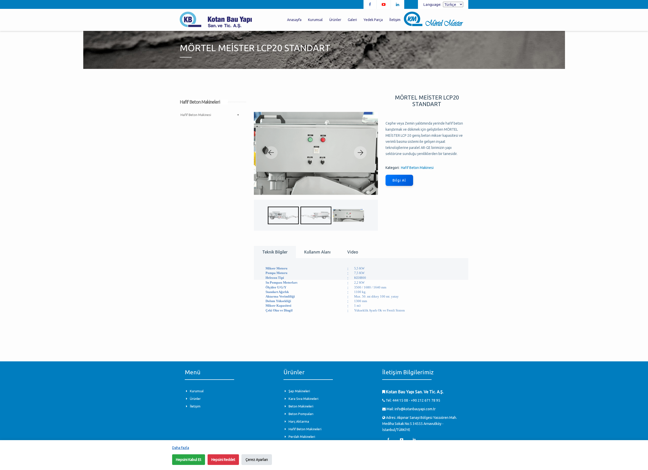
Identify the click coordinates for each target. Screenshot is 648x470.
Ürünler (195, 398)
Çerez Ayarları (257, 460)
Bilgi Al (399, 180)
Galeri (352, 20)
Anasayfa (294, 20)
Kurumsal (197, 391)
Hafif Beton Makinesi (195, 114)
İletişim (195, 406)
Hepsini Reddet (223, 460)
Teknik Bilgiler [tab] (275, 252)
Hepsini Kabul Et (188, 460)
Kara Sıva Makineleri (303, 398)
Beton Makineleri (301, 406)
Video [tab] (352, 252)
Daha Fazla (180, 448)
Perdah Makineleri (302, 436)
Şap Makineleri (299, 391)
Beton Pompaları (301, 414)
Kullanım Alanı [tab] (317, 252)
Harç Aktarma (299, 421)
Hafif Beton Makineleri (305, 429)
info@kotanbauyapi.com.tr (415, 409)
